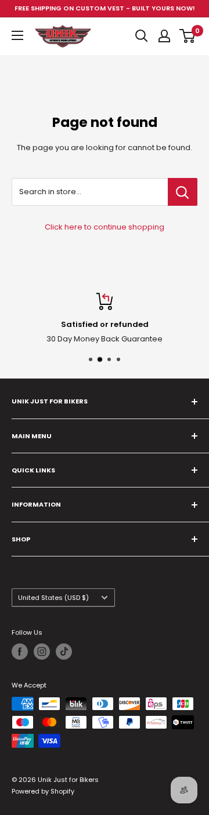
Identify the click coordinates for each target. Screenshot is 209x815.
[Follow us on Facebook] (20, 651)
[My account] (164, 36)
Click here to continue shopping (104, 226)
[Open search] (141, 36)
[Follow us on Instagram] (42, 651)
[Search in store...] (182, 192)
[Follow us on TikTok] (64, 651)
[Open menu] (17, 35)
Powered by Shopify (43, 791)
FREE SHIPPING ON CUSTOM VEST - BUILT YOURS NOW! (105, 8)
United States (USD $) (53, 597)
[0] (188, 36)
